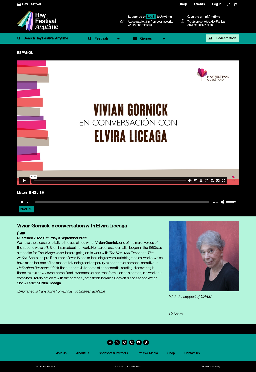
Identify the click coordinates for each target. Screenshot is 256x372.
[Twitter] (117, 341)
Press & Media (148, 353)
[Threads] (124, 341)
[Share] (235, 4)
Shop (183, 4)
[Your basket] (228, 4)
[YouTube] (138, 341)
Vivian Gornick (106, 242)
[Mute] (222, 202)
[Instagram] (131, 341)
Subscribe (135, 17)
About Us (82, 353)
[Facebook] (110, 341)
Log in (216, 4)
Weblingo (216, 366)
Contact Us (192, 353)
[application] (128, 202)
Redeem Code (226, 38)
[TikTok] (146, 341)
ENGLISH (26, 209)
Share (178, 314)
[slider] (122, 202)
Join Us (61, 353)
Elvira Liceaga (50, 283)
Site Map (119, 366)
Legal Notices (134, 366)
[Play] (22, 202)
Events (199, 4)
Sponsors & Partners (113, 353)
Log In (151, 17)
